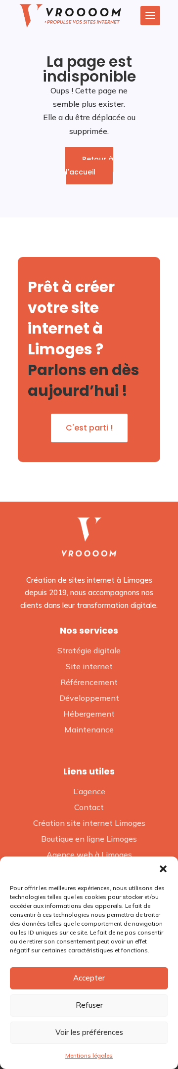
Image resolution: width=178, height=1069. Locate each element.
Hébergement (89, 714)
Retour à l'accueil (89, 165)
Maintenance (89, 729)
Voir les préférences (89, 1032)
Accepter (89, 978)
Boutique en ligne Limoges (89, 839)
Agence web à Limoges (89, 854)
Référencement (89, 682)
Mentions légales (89, 1055)
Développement (89, 698)
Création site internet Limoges (89, 823)
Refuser (89, 1005)
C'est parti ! (89, 427)
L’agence (89, 791)
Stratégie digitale (89, 650)
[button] (163, 869)
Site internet (89, 666)
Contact (89, 807)
